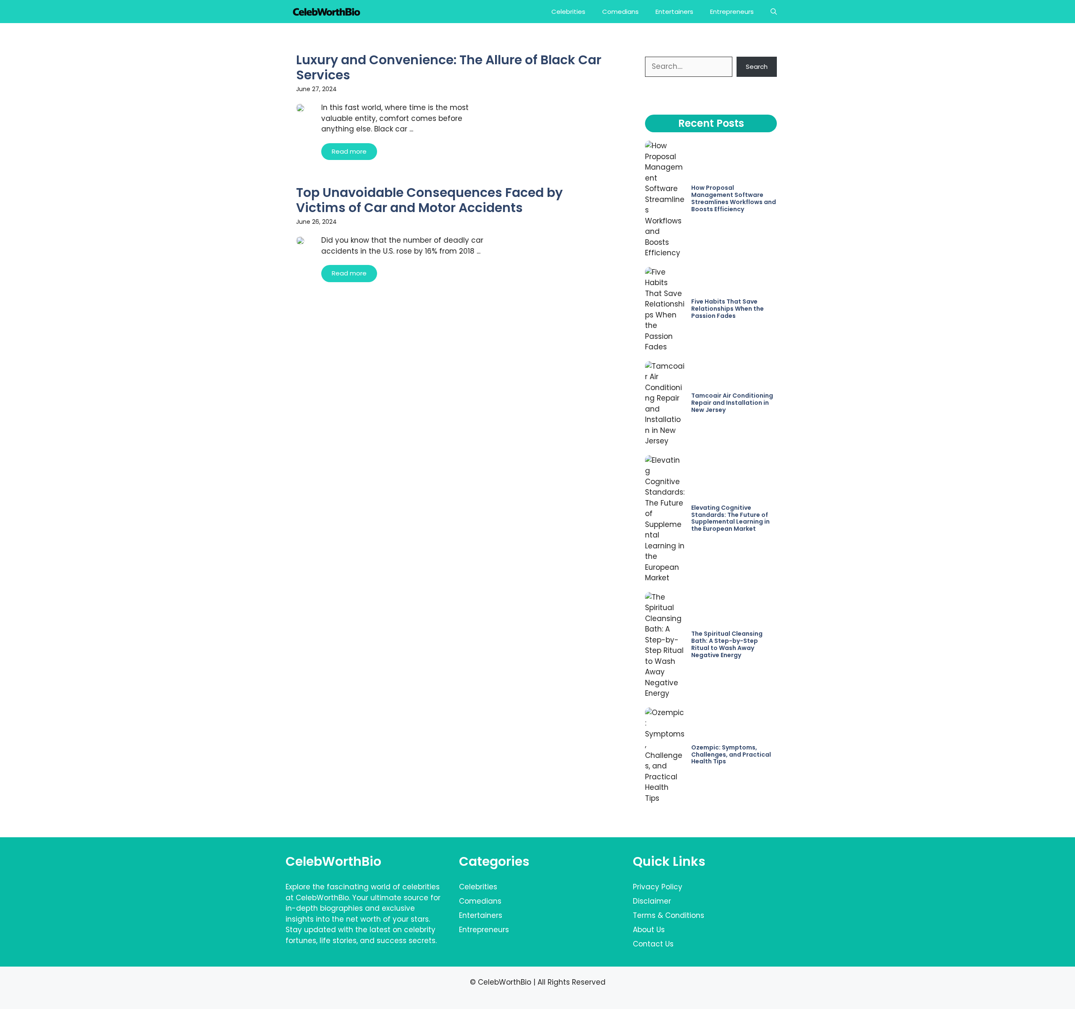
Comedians (620, 11)
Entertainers (674, 11)
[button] (773, 11)
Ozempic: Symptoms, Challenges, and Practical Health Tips (731, 754)
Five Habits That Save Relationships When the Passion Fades (727, 308)
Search (757, 66)
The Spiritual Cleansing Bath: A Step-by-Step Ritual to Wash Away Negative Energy (727, 644)
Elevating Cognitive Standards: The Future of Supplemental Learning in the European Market (730, 518)
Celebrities (568, 11)
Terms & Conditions (668, 915)
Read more (349, 151)
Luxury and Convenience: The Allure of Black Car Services (448, 67)
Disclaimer (652, 901)
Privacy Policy (657, 887)
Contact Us (653, 944)
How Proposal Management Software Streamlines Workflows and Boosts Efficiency (733, 198)
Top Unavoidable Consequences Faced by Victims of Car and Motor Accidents (429, 200)
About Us (649, 930)
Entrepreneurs (732, 11)
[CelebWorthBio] (326, 11)
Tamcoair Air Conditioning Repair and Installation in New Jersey (732, 402)
